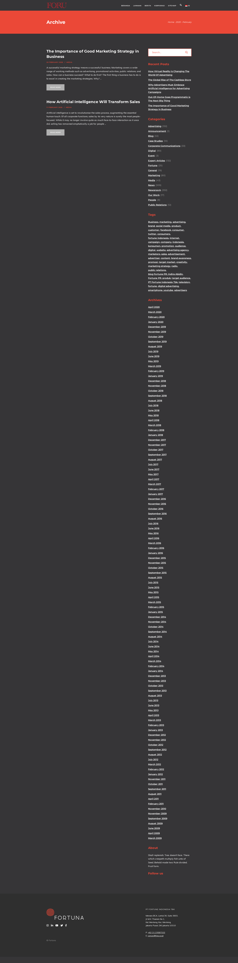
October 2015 (155, 567)
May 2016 (153, 533)
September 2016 (157, 513)
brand (151, 226)
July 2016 (153, 523)
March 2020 (155, 312)
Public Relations (157, 205)
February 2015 (156, 607)
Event (151, 155)
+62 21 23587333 (156, 932)
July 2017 (153, 464)
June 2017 (153, 469)
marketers (154, 254)
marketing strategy (159, 266)
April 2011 (153, 798)
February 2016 (156, 548)
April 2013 (153, 715)
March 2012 (154, 764)
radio (174, 266)
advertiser (154, 258)
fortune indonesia (158, 238)
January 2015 (155, 612)
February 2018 (156, 430)
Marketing (154, 175)
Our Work (154, 195)
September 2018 (157, 395)
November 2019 (157, 331)
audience (180, 246)
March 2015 (154, 602)
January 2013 (155, 730)
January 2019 (155, 376)
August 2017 (155, 459)
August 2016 (155, 518)
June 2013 (153, 705)
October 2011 (155, 784)
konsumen (154, 246)
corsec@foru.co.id (155, 936)
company (166, 242)
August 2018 (155, 400)
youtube (168, 290)
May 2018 (153, 415)
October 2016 (155, 508)
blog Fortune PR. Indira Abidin (165, 274)
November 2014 (157, 621)
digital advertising (168, 286)
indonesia (178, 242)
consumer (178, 230)
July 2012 (153, 759)
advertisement (176, 254)
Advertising (154, 126)
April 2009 (154, 833)
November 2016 (157, 503)
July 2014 (153, 641)
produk (166, 278)
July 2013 (153, 700)
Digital (152, 150)
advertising (179, 222)
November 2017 (157, 445)
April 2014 (153, 656)
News (151, 185)
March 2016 (154, 543)
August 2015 (155, 577)
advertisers (180, 290)
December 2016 (157, 499)
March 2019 (154, 366)
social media (163, 226)
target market (167, 262)
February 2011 (156, 803)
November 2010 (157, 808)
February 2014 (156, 666)
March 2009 (155, 838)
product (176, 226)
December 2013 (157, 676)
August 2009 (155, 823)
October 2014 (155, 626)
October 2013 (155, 685)
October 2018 (155, 390)
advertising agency (177, 250)
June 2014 (153, 646)
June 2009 (154, 828)
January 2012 (155, 774)
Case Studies (155, 141)
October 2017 (155, 449)
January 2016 (155, 553)
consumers (163, 234)
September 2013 (157, 690)
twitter (152, 234)
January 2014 (155, 671)
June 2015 (153, 587)
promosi (153, 262)
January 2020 (155, 322)
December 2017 (157, 440)
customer (153, 230)
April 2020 (154, 307)
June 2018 (153, 410)
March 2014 (154, 661)
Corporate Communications (164, 146)
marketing (165, 222)
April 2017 (153, 479)
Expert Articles (156, 160)
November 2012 (157, 740)
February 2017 (156, 489)
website (161, 250)
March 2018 (154, 425)
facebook (165, 230)
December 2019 (157, 326)
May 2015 (153, 592)
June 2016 (153, 528)
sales (164, 254)
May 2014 (153, 651)
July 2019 (153, 351)
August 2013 (155, 695)
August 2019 (155, 346)
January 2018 (155, 435)
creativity (181, 262)
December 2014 (157, 617)
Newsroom (154, 190)
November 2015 (157, 562)
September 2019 (157, 341)
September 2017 (157, 454)
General (152, 170)
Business (153, 222)
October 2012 (155, 744)
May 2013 (153, 710)
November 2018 (157, 385)
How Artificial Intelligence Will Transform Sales (93, 101)
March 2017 (154, 484)
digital (151, 250)
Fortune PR (154, 278)
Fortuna (152, 165)
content (165, 258)
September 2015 (157, 572)
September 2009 (157, 818)
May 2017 (153, 474)
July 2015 (153, 582)
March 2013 (154, 720)
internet (174, 238)
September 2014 (157, 631)
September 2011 (157, 789)
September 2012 (157, 749)
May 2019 (153, 361)
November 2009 (157, 813)
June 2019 (153, 356)
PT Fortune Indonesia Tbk (163, 282)
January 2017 (155, 494)
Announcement (157, 131)
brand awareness (181, 258)
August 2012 (155, 754)
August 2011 (155, 794)
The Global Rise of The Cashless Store (169, 80)
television (184, 282)
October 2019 (155, 336)
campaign (154, 242)
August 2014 (155, 636)
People (152, 200)
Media (69, 62)
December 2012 (157, 735)
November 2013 (157, 681)
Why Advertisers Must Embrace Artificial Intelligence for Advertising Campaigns (169, 89)
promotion (168, 246)
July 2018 (153, 405)
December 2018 (157, 381)
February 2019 (156, 371)
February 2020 (156, 317)
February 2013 (156, 725)
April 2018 (153, 420)
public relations (157, 270)
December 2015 (157, 558)
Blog (150, 136)
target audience (181, 278)
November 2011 (156, 779)
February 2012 (156, 769)
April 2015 (153, 597)
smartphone (155, 290)
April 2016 (153, 538)
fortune (152, 286)
